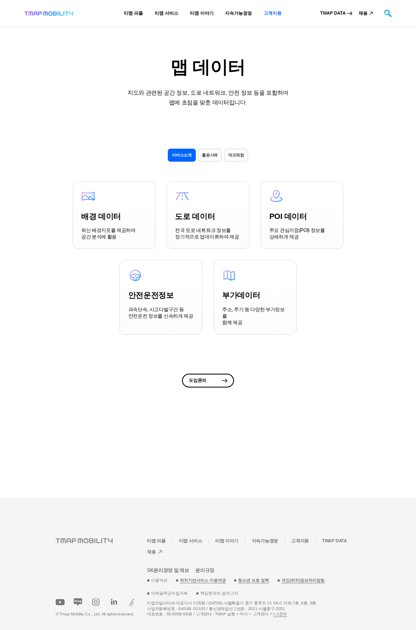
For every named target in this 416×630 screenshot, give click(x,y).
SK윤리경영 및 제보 (168, 570)
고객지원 (300, 540)
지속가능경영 (265, 540)
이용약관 (159, 580)
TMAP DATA (334, 540)
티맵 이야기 (226, 540)
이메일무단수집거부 (169, 593)
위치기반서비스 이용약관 (203, 580)
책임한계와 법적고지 (219, 593)
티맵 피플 (156, 540)
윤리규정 (204, 570)
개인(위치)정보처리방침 (303, 580)
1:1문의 (280, 614)
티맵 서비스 (190, 540)
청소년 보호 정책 (253, 580)
